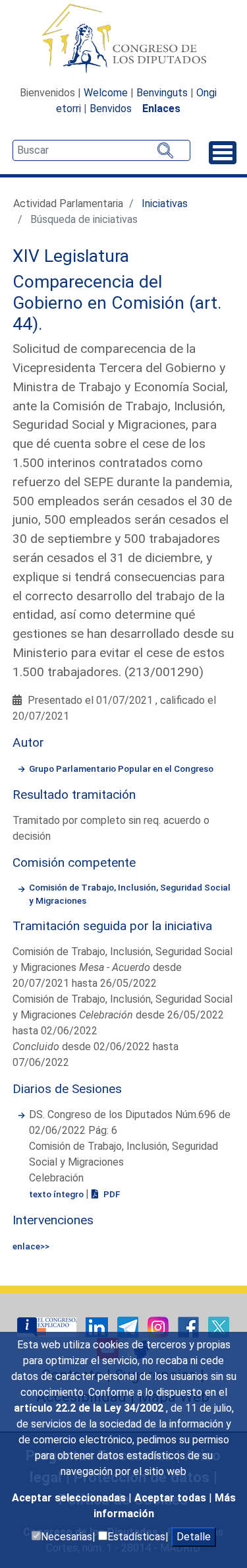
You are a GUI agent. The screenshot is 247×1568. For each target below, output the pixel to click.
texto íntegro (57, 1194)
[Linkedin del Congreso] (98, 1326)
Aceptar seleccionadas (70, 1497)
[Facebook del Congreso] (190, 1326)
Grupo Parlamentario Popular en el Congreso (121, 768)
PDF (110, 1194)
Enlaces (161, 108)
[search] (101, 150)
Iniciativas (165, 203)
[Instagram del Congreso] (159, 1326)
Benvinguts (162, 92)
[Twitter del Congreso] (219, 1326)
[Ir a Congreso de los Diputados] (123, 38)
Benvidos (111, 108)
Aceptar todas (171, 1497)
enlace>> (31, 1246)
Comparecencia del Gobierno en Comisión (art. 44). (117, 302)
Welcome (106, 92)
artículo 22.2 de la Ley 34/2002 (90, 1408)
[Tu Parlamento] (48, 1326)
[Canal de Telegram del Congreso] (129, 1326)
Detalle (194, 1536)
